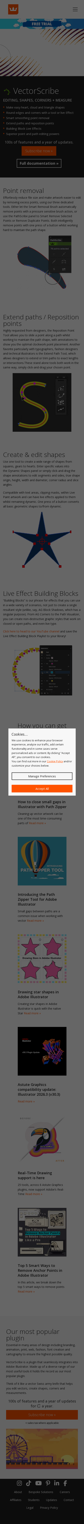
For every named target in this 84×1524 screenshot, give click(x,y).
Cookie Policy (55, 761)
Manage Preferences (42, 776)
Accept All (42, 789)
